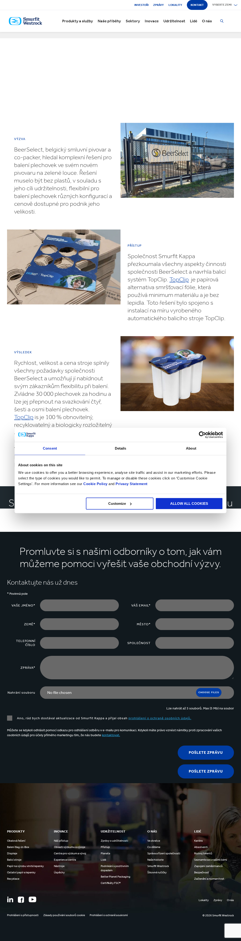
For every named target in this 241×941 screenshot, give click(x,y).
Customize (117, 503)
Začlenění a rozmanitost (209, 878)
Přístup (105, 847)
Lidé (193, 21)
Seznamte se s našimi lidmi (210, 859)
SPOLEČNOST (139, 643)
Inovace (152, 21)
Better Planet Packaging (115, 876)
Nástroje (59, 866)
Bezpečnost (201, 872)
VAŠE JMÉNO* (23, 605)
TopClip (179, 279)
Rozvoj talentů (203, 853)
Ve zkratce (153, 840)
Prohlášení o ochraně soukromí (109, 915)
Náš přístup (61, 840)
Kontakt (197, 5)
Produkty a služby (77, 21)
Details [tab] (120, 448)
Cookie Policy (95, 484)
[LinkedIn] (10, 899)
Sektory (133, 21)
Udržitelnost (174, 21)
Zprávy (158, 5)
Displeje (12, 853)
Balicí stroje (14, 859)
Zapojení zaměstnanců (208, 866)
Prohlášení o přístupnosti (23, 915)
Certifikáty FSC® (110, 883)
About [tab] (191, 448)
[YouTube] (32, 899)
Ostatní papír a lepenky (21, 872)
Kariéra (198, 840)
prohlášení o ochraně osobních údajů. (160, 718)
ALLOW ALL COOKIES (189, 503)
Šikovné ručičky (157, 872)
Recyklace (13, 878)
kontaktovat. (111, 735)
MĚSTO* (144, 624)
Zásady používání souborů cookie (64, 915)
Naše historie (155, 859)
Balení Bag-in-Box (18, 847)
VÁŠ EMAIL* (141, 605)
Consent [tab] (50, 448)
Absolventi (201, 847)
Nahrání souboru (21, 693)
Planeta (105, 853)
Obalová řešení (16, 840)
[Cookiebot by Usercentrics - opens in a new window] (202, 434)
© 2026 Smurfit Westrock (218, 915)
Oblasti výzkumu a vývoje (69, 847)
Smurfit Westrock (158, 866)
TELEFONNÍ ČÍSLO (25, 643)
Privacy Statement (131, 484)
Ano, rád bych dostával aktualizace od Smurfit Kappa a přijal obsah (104, 718)
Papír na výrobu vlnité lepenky (25, 866)
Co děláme (153, 847)
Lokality (175, 5)
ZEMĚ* (29, 624)
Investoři (141, 5)
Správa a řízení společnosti (163, 853)
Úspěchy (59, 872)
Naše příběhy (109, 21)
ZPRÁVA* (27, 668)
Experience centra (65, 859)
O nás (207, 21)
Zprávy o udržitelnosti (114, 840)
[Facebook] (21, 900)
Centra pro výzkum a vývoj (70, 853)
